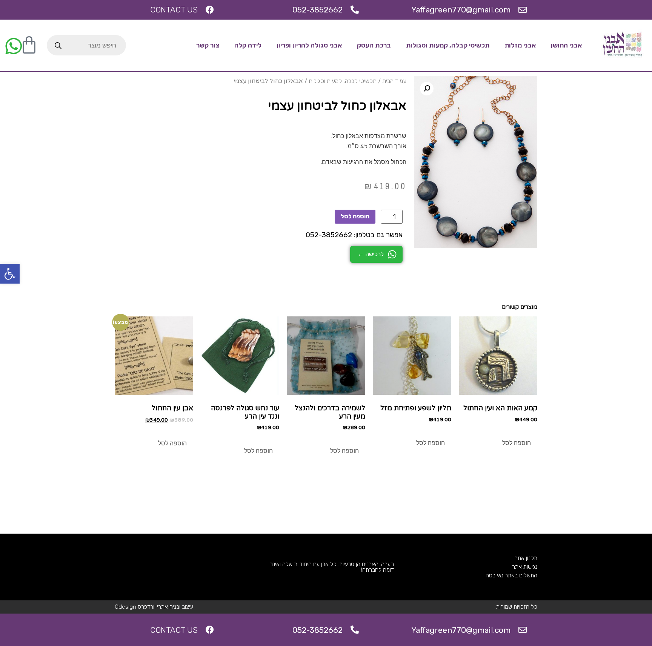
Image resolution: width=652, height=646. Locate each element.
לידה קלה (247, 45)
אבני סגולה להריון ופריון (309, 45)
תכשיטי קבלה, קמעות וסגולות (447, 45)
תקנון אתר (526, 558)
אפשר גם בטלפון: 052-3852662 (354, 234)
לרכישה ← (371, 254)
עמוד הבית (394, 80)
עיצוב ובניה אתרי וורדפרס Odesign (154, 606)
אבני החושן (566, 45)
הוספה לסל (355, 216)
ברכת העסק (374, 45)
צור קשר (207, 45)
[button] (10, 274)
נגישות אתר (524, 566)
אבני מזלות (520, 45)
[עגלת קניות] (29, 45)
